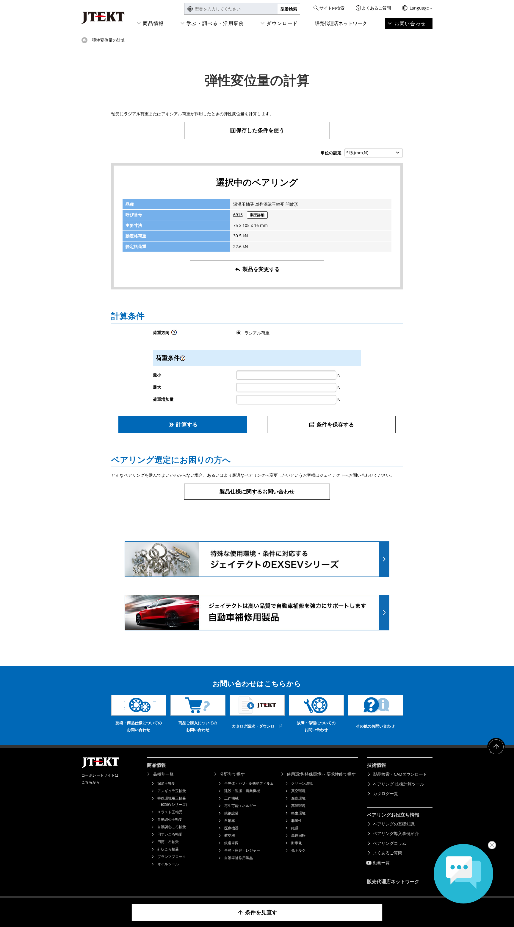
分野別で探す (232, 774)
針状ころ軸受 (168, 849)
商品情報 (153, 23)
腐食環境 (298, 798)
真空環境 (298, 790)
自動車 (229, 820)
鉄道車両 (231, 842)
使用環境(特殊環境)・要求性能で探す (321, 774)
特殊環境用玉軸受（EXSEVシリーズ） (173, 801)
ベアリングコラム (389, 843)
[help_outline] (174, 334)
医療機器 (231, 828)
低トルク (298, 850)
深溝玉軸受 (166, 783)
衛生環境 (298, 813)
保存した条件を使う (257, 130)
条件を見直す (257, 912)
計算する (183, 424)
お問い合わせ (410, 23)
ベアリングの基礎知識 (394, 824)
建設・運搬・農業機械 (242, 790)
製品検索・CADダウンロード (400, 774)
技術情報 (376, 765)
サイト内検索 (331, 8)
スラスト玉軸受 (169, 811)
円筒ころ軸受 (168, 841)
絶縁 (294, 828)
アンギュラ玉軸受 (171, 790)
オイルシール (168, 864)
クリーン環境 (302, 783)
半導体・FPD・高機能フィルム (249, 783)
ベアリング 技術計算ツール (398, 784)
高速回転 (298, 835)
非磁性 (296, 820)
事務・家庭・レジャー (242, 850)
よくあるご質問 (376, 8)
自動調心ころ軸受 (171, 826)
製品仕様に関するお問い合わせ (257, 491)
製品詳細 (257, 214)
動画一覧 (381, 862)
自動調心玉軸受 (169, 819)
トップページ (84, 40)
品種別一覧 (163, 774)
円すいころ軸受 (169, 834)
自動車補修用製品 (238, 857)
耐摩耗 (296, 842)
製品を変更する (257, 268)
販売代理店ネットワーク (341, 23)
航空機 (229, 835)
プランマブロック (171, 856)
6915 (238, 214)
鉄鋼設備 (231, 813)
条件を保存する (331, 424)
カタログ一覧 (385, 793)
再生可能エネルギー (240, 805)
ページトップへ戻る (496, 747)
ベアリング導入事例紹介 (396, 833)
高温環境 (298, 805)
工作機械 (231, 798)
